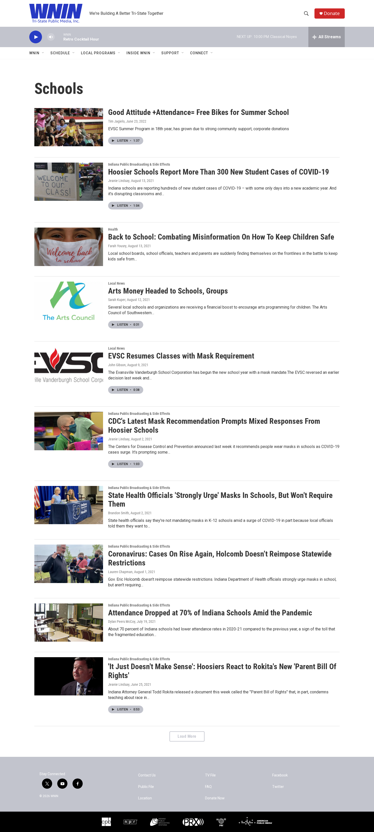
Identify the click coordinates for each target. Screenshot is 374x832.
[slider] (59, 36)
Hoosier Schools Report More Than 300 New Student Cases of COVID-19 (218, 171)
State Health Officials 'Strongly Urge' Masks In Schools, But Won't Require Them (220, 500)
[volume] (51, 37)
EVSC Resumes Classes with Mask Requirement (181, 355)
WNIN (34, 53)
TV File (210, 775)
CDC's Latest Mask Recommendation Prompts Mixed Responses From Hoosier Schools (214, 425)
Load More (187, 736)
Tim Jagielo (116, 121)
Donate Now (215, 798)
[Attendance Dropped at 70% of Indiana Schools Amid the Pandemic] (68, 622)
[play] (36, 37)
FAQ (208, 787)
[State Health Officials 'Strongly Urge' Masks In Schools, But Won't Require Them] (68, 505)
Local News (116, 283)
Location (145, 798)
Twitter (278, 787)
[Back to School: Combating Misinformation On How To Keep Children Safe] (68, 247)
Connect (199, 53)
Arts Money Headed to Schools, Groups (168, 290)
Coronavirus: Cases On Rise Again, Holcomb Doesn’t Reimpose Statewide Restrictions (220, 558)
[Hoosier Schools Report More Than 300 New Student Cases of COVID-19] (68, 182)
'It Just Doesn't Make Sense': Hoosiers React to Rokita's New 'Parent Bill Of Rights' (222, 671)
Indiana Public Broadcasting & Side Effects (139, 164)
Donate (332, 13)
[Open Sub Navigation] (43, 53)
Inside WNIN (138, 53)
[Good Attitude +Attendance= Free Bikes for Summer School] (68, 127)
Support (170, 53)
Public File (146, 787)
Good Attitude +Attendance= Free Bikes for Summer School (198, 112)
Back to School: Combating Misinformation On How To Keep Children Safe (221, 236)
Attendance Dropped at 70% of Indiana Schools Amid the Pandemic (210, 612)
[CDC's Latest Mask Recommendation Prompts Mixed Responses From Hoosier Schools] (68, 431)
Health (113, 229)
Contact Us (147, 775)
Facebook (280, 775)
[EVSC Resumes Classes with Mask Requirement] (68, 366)
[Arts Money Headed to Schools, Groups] (68, 301)
